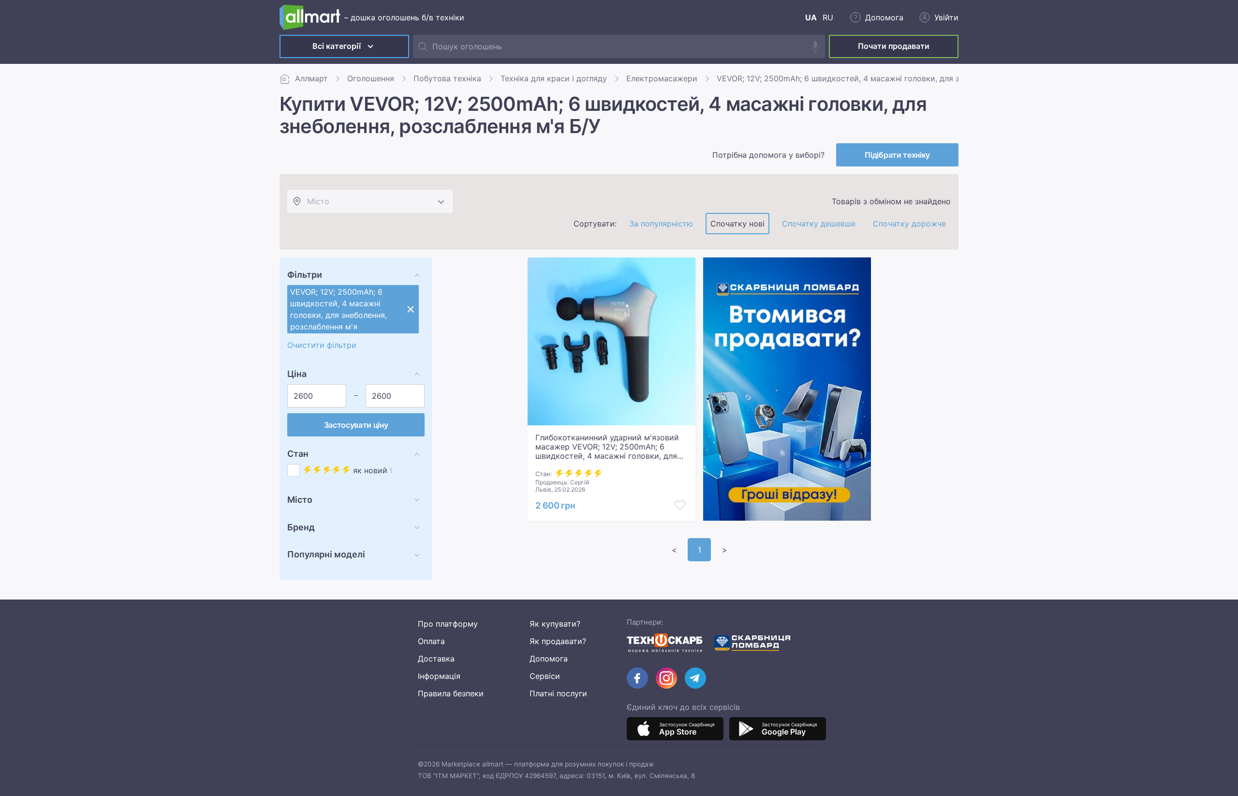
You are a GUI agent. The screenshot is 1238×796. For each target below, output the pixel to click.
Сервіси (545, 676)
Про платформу (448, 624)
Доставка (436, 658)
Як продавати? (558, 641)
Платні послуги (558, 693)
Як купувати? (555, 624)
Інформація (439, 676)
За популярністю (661, 223)
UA (811, 17)
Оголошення (370, 78)
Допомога (549, 658)
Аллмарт (311, 78)
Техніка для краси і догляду (554, 78)
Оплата (431, 641)
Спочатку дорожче (909, 223)
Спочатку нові (737, 223)
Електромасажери (661, 78)
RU (828, 17)
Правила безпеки (451, 693)
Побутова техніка (447, 78)
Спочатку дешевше (818, 223)
